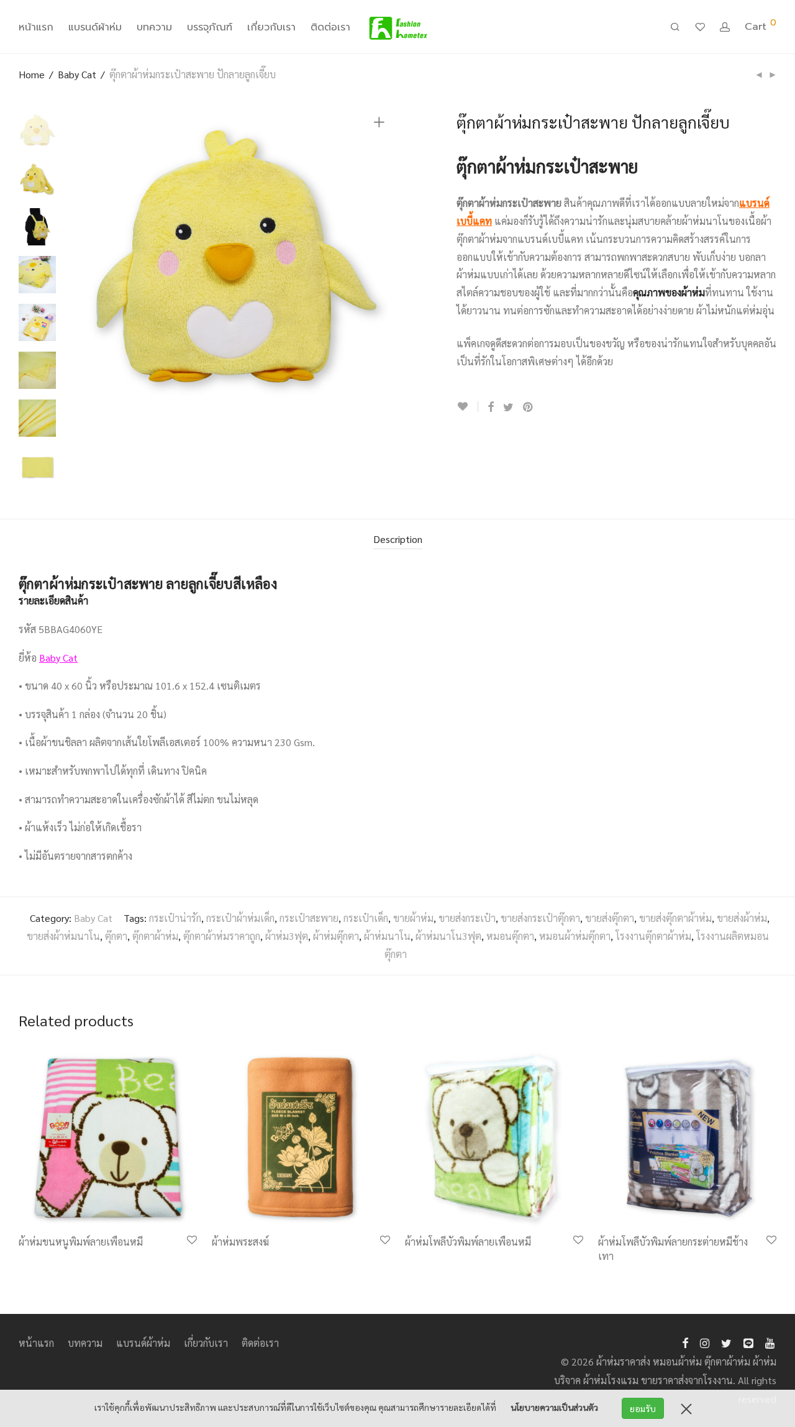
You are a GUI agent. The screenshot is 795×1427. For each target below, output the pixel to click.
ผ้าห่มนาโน (387, 935)
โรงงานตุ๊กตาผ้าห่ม (653, 935)
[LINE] (748, 1341)
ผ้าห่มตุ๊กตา (336, 935)
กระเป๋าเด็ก (365, 917)
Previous (89, 265)
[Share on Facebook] (491, 407)
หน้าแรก (36, 27)
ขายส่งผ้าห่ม (742, 917)
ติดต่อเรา (330, 27)
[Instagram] (704, 1341)
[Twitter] (726, 1341)
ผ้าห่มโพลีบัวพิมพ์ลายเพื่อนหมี (468, 1241)
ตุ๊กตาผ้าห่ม (155, 935)
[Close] (686, 1408)
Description (397, 538)
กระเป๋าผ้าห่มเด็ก (240, 917)
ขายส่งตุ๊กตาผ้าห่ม (675, 917)
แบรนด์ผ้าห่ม (95, 27)
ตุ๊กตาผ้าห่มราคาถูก (221, 935)
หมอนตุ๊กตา (510, 935)
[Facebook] (685, 1341)
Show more (36, 1257)
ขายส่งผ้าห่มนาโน (63, 935)
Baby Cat (77, 74)
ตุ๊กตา (116, 935)
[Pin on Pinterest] (528, 407)
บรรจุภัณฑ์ (209, 27)
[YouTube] (770, 1341)
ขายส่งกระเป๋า (467, 917)
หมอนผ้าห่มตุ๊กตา (575, 935)
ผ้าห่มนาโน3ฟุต (448, 935)
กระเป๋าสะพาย (308, 917)
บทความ (154, 27)
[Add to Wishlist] (467, 406)
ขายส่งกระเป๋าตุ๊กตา (540, 917)
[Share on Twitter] (508, 407)
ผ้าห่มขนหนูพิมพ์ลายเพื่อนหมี (81, 1241)
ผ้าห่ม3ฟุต (286, 935)
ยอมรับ (643, 1408)
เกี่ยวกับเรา (271, 27)
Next (381, 265)
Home (32, 74)
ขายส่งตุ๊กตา (609, 917)
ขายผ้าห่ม (413, 917)
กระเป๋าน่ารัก (175, 917)
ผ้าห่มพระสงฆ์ (240, 1241)
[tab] (398, 540)
